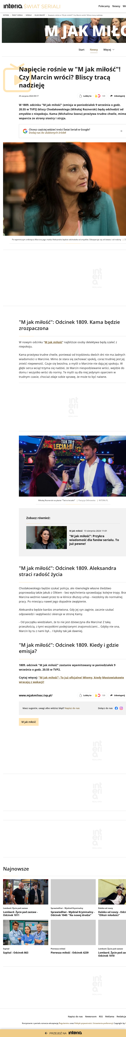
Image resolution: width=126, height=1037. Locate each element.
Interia (6, 15)
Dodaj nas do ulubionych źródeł (59, 132)
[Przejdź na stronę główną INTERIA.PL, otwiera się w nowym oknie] (13, 6)
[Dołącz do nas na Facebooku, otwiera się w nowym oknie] (116, 708)
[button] (109, 49)
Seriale (29, 15)
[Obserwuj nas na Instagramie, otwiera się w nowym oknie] (121, 708)
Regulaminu (64, 1023)
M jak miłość (40, 15)
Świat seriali (17, 15)
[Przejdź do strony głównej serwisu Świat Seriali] (42, 6)
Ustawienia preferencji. (103, 1023)
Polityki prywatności (83, 1023)
